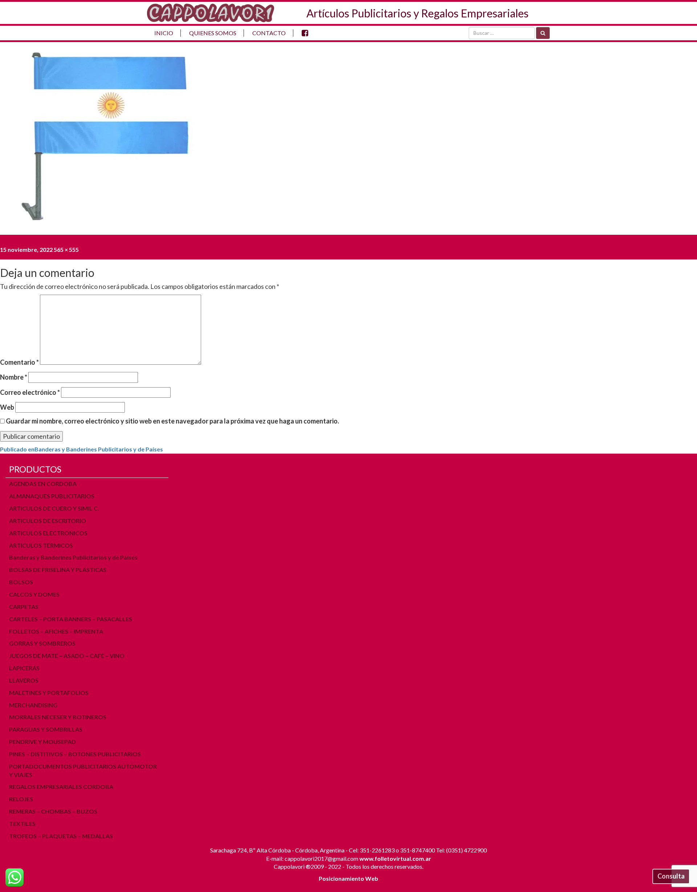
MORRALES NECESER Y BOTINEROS (57, 716)
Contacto (269, 32)
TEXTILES (22, 823)
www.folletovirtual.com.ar (395, 858)
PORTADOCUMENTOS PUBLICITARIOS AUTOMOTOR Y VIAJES (83, 770)
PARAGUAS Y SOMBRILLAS (45, 729)
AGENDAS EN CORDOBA (43, 483)
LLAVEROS (23, 680)
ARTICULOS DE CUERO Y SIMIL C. (54, 508)
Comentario (19, 362)
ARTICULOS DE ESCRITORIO (47, 520)
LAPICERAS (24, 667)
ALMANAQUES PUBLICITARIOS (51, 495)
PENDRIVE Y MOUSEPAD (42, 741)
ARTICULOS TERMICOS (41, 545)
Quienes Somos (212, 32)
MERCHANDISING (33, 704)
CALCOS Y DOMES (34, 594)
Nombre (13, 377)
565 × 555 (66, 249)
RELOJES (21, 798)
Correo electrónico (30, 392)
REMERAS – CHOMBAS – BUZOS (53, 811)
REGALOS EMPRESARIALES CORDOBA (61, 786)
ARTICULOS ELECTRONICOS (48, 532)
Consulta (671, 876)
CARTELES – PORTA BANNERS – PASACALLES (70, 618)
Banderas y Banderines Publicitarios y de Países (73, 557)
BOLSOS (21, 581)
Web (7, 407)
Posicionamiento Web (348, 878)
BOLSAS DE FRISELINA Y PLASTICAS (57, 569)
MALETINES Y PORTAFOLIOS (49, 692)
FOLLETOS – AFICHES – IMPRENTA (56, 631)
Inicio (163, 32)
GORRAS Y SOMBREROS (42, 643)
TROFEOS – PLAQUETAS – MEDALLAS (61, 835)
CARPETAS (23, 606)
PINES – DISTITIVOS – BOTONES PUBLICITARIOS (75, 753)
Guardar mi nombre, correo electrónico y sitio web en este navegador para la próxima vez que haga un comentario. (172, 421)
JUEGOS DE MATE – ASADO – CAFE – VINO (67, 655)
